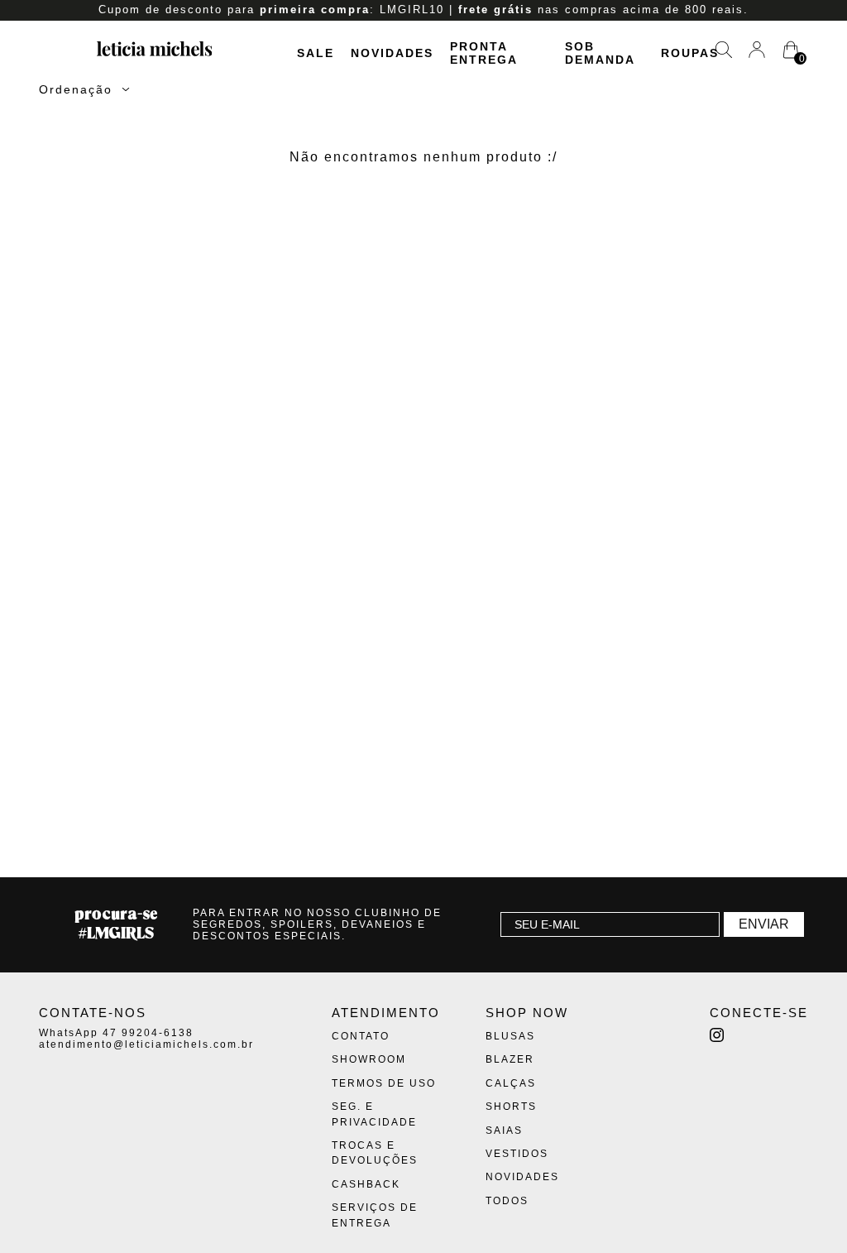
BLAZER (510, 1059)
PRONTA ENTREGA (484, 53)
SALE (315, 53)
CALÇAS (511, 1083)
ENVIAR (764, 924)
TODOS (507, 1201)
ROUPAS (690, 53)
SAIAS (504, 1130)
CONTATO (361, 1036)
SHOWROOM (369, 1059)
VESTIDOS (517, 1153)
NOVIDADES (392, 53)
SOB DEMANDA (600, 53)
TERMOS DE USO (384, 1083)
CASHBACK (366, 1184)
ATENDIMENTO (386, 1013)
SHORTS (511, 1106)
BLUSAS (510, 1036)
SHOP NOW (527, 1013)
